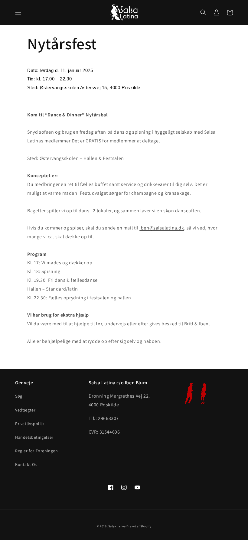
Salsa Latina (117, 526)
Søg (18, 396)
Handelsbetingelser (34, 437)
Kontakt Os (26, 464)
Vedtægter (25, 410)
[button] (18, 12)
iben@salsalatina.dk (161, 228)
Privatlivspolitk (30, 423)
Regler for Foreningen (36, 451)
